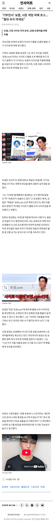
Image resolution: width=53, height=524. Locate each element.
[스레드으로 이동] (37, 505)
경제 (4, 8)
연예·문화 (31, 8)
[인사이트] (26, 3)
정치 (41, 8)
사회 (48, 8)
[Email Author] (18, 479)
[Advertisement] (26, 101)
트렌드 (21, 8)
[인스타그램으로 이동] (32, 505)
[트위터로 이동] (27, 505)
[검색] (49, 3)
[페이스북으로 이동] (22, 505)
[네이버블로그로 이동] (42, 505)
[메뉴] (3, 3)
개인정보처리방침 (13, 514)
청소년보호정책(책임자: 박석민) (35, 514)
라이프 (12, 8)
